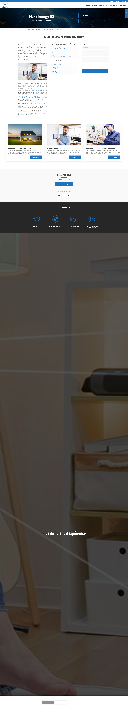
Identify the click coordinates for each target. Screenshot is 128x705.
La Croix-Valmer (55, 67)
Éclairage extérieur (102, 5)
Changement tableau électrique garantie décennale (100, 148)
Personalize (73, 702)
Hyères (53, 65)
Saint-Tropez (54, 71)
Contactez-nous (86, 21)
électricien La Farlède (28, 43)
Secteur (33, 29)
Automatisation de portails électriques (59, 47)
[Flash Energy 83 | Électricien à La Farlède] (5, 5)
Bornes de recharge (113, 5)
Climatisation (123, 5)
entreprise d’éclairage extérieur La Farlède (34, 96)
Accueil (28, 29)
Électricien (87, 5)
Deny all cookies (61, 702)
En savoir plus (36, 157)
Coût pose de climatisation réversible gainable (61, 56)
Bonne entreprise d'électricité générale (60, 48)
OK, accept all (48, 702)
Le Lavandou (54, 69)
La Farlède (38, 29)
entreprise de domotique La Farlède (33, 90)
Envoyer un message (64, 184)
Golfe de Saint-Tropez (56, 64)
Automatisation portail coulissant (56, 148)
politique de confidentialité (96, 66)
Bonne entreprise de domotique (58, 49)
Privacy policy (82, 702)
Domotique (94, 5)
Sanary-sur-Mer (55, 72)
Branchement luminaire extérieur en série (19, 148)
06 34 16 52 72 (86, 15)
